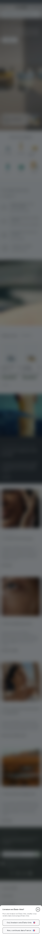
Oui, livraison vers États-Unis (19, 922)
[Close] (37, 909)
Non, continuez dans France (19, 930)
